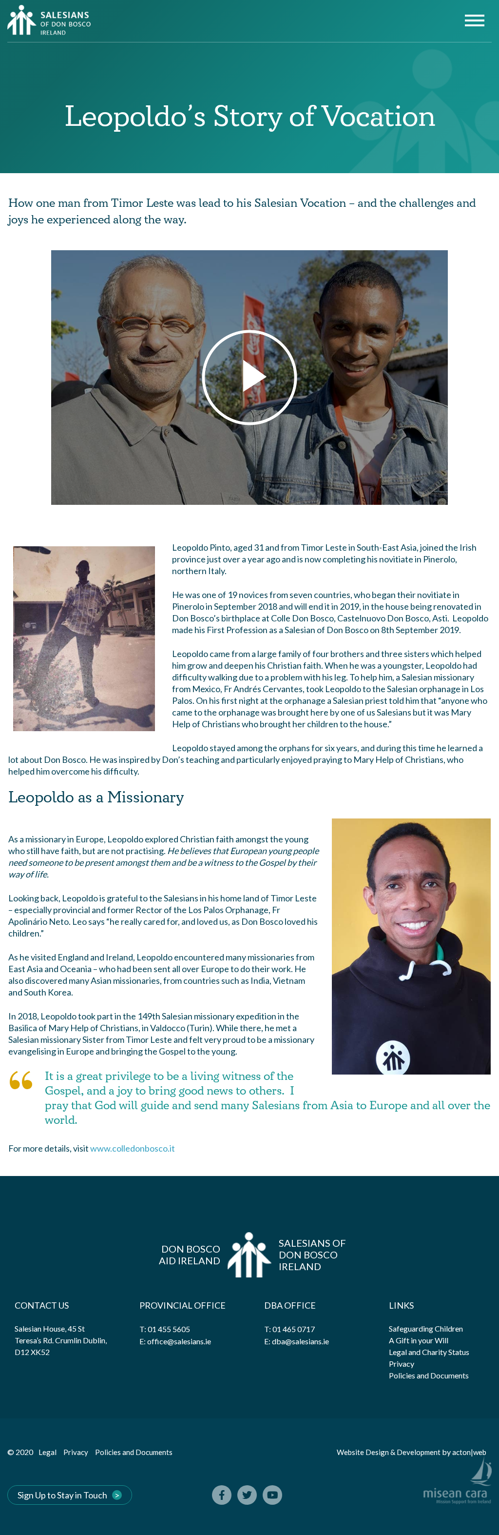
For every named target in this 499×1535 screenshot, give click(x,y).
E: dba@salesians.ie (296, 1341)
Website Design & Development (389, 1452)
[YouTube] (272, 1495)
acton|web (469, 1452)
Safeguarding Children (426, 1328)
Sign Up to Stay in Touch (62, 1495)
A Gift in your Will (418, 1340)
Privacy (401, 1363)
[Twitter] (247, 1495)
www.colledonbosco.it (132, 1148)
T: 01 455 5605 (164, 1329)
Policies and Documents (429, 1375)
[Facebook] (221, 1495)
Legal (47, 1452)
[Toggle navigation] (475, 21)
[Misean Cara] (457, 1495)
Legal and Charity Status (429, 1351)
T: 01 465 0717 (289, 1329)
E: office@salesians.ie (175, 1341)
